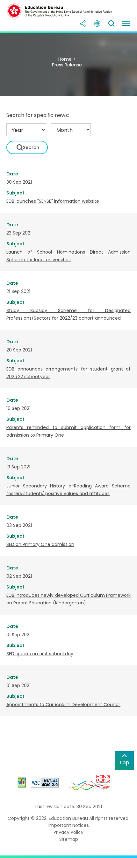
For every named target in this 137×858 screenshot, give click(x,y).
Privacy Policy (68, 832)
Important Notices (68, 825)
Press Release (67, 65)
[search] (111, 23)
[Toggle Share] (83, 23)
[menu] (126, 23)
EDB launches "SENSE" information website (52, 201)
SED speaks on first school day (39, 653)
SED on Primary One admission (40, 544)
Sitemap (68, 839)
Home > (67, 59)
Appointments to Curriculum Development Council (63, 704)
